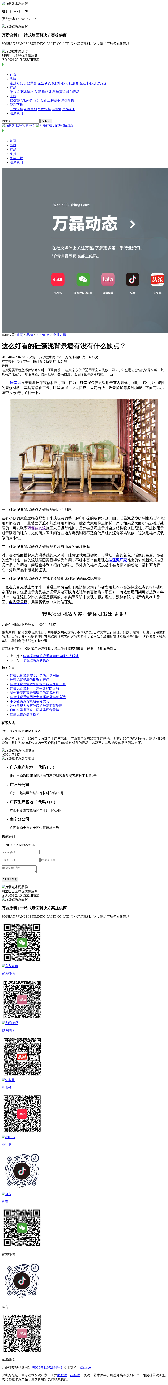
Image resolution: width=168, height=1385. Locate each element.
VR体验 (27, 100)
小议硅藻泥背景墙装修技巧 (29, 701)
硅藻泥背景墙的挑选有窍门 (29, 680)
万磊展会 (72, 83)
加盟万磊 (100, 83)
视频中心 (58, 83)
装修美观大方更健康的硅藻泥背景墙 (36, 705)
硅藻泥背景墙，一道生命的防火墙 (34, 688)
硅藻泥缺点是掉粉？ (24, 714)
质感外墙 (48, 92)
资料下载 (16, 104)
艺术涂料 (27, 92)
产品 (13, 87)
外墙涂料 (44, 109)
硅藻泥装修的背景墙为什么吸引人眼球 (51, 656)
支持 (13, 96)
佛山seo (85, 1367)
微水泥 (15, 92)
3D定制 (15, 100)
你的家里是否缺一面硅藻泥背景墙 (34, 710)
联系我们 (16, 113)
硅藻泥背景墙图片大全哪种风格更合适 (38, 697)
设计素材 (40, 100)
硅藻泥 (61, 92)
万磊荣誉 (30, 83)
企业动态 (44, 83)
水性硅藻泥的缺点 (36, 660)
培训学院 (67, 100)
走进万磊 (16, 83)
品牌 (13, 79)
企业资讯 (59, 335)
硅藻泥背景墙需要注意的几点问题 (34, 675)
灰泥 (37, 92)
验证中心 (86, 83)
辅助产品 (72, 92)
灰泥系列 (30, 109)
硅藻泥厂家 (118, 560)
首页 (13, 74)
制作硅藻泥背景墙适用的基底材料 (34, 692)
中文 (32, 125)
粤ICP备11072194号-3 (47, 1367)
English (67, 125)
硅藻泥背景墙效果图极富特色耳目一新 (38, 684)
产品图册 (68, 109)
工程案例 (53, 100)
